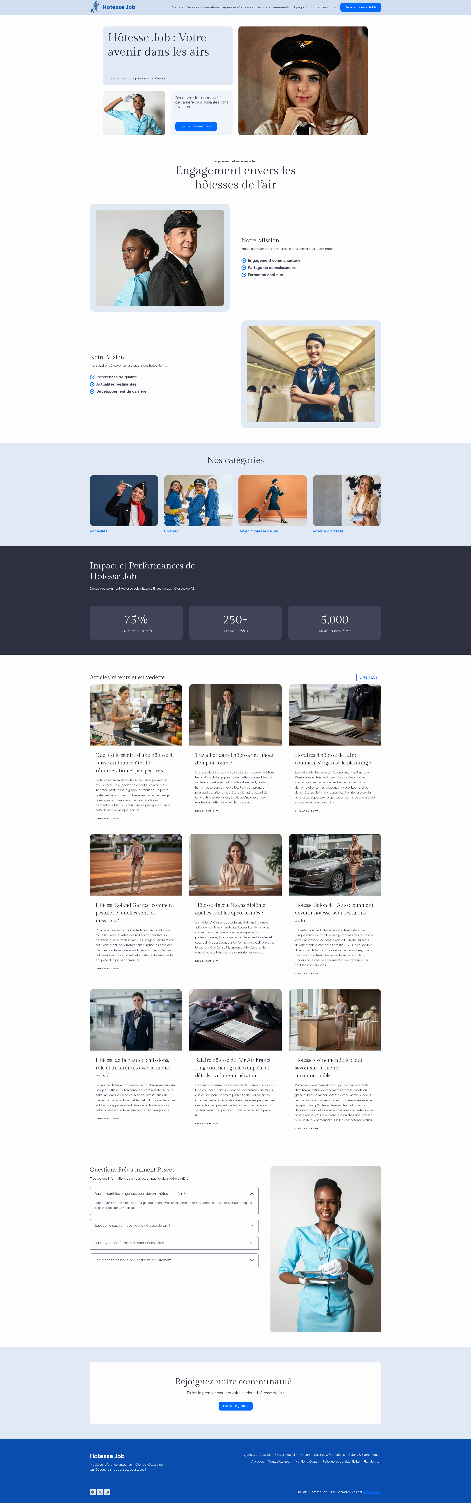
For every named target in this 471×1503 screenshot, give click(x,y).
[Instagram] (107, 1492)
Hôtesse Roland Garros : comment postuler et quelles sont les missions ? (135, 913)
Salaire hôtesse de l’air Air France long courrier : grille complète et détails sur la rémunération (233, 1068)
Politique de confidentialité (341, 1461)
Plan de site (371, 1461)
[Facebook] (93, 1492)
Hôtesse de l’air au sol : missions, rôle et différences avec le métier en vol (133, 1068)
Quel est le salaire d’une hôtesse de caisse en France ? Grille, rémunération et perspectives (135, 763)
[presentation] (136, 715)
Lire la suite (107, 818)
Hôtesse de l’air (285, 1454)
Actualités (98, 531)
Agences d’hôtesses (238, 7)
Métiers (177, 7)
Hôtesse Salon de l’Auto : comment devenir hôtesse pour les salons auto (334, 913)
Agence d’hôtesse (328, 531)
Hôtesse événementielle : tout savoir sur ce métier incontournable (328, 1068)
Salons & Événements (273, 7)
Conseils (171, 531)
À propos (300, 7)
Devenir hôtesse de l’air (258, 531)
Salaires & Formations (203, 7)
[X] (100, 1492)
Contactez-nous (322, 7)
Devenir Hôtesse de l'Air (361, 7)
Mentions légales (307, 1461)
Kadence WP (372, 1492)
